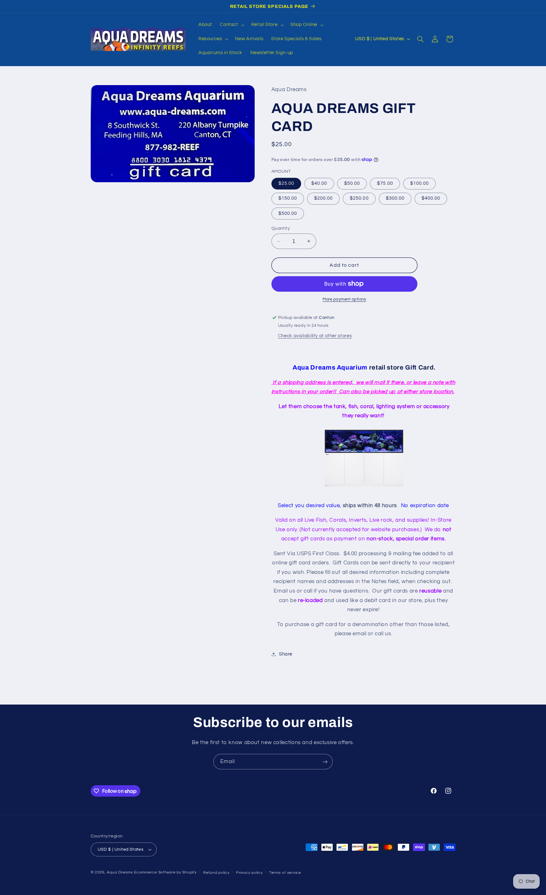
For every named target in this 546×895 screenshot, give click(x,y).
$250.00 (359, 198)
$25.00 (286, 183)
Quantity (280, 228)
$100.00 (419, 183)
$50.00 (352, 183)
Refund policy (216, 872)
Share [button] (285, 654)
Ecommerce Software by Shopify (165, 872)
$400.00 (431, 198)
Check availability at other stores (315, 335)
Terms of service (285, 872)
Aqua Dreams (120, 872)
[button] (231, 25)
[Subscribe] (325, 761)
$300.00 (395, 198)
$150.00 (287, 198)
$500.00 (287, 213)
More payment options (344, 299)
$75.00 (385, 183)
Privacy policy (249, 872)
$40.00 (319, 183)
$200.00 (323, 198)
